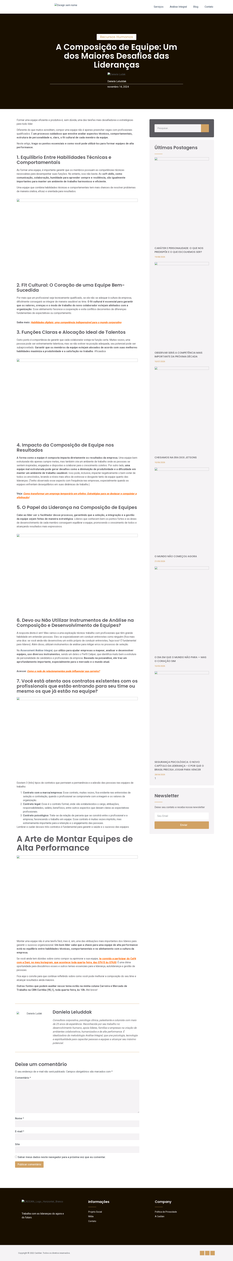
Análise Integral (178, 7)
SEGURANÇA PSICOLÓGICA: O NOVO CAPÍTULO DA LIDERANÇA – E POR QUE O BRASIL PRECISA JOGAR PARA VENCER (179, 765)
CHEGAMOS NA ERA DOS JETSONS (176, 457)
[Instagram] (202, 1253)
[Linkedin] (207, 1253)
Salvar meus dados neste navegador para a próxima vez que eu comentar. (62, 1157)
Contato (209, 7)
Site (17, 1144)
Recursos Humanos (116, 37)
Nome (19, 1118)
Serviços (158, 7)
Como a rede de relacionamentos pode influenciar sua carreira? (63, 671)
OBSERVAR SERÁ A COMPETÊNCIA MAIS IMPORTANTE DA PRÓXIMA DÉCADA (178, 354)
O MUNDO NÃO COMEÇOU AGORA (176, 556)
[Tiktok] (212, 1253)
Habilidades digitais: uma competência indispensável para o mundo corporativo (76, 322)
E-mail (19, 1131)
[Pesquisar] (205, 128)
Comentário (23, 1078)
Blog (195, 7)
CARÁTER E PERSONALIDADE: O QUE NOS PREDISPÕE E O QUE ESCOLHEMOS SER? (179, 250)
